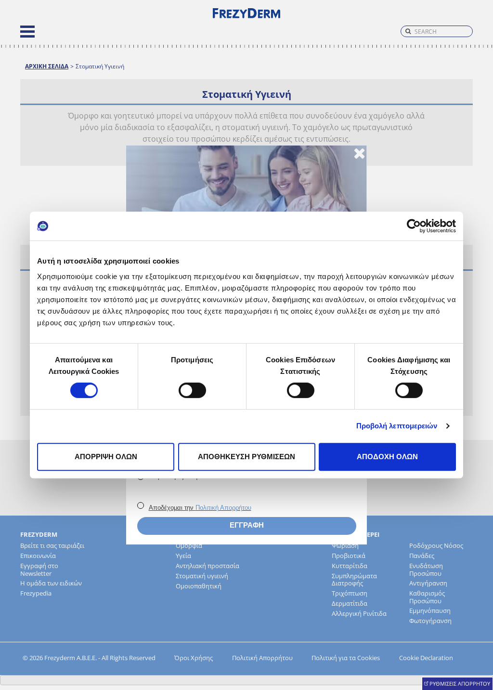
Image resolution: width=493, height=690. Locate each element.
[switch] (192, 390)
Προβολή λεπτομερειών (397, 426)
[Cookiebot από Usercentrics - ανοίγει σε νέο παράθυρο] (414, 226)
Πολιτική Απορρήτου (223, 507)
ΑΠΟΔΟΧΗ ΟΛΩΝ (387, 456)
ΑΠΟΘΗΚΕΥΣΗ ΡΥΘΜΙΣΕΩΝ (246, 456)
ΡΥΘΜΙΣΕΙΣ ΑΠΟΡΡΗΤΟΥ (459, 683)
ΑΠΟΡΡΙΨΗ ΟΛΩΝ (106, 456)
